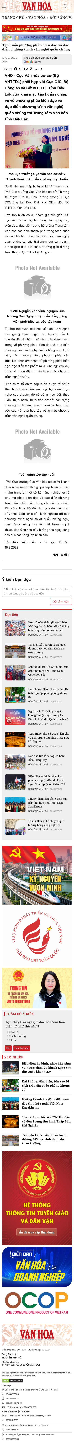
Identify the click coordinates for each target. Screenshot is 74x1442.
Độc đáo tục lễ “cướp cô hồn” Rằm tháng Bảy (46, 758)
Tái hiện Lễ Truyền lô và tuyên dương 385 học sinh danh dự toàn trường (47, 648)
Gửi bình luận (61, 601)
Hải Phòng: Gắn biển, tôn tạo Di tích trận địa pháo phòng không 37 (48, 693)
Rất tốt (15, 1032)
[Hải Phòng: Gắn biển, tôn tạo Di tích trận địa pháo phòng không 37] (15, 695)
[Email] (20, 69)
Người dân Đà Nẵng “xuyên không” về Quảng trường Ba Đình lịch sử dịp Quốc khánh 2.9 (48, 715)
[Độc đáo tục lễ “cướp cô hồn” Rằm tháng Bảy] (15, 762)
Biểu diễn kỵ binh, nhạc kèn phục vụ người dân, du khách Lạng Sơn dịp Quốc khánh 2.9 (46, 780)
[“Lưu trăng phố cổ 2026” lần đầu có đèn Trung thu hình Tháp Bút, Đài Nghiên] (15, 739)
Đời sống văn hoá (38, 635)
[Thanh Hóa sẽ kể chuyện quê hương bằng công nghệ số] (15, 827)
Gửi (8, 1048)
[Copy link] (26, 69)
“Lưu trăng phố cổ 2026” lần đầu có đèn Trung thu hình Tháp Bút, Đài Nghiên (48, 737)
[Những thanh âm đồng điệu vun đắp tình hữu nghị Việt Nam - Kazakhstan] (15, 804)
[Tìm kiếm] (66, 6)
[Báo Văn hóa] (37, 6)
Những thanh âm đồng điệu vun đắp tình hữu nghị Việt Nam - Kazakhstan (47, 802)
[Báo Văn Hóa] (37, 1333)
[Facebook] (15, 69)
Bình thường (18, 1036)
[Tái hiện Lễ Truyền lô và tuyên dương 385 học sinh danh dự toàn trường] (15, 650)
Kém (13, 1040)
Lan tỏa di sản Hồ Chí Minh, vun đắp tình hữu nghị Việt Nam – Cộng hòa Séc (48, 670)
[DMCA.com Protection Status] (12, 1380)
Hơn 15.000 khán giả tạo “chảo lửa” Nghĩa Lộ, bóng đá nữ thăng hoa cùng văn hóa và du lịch (48, 626)
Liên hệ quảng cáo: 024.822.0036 (21, 1407)
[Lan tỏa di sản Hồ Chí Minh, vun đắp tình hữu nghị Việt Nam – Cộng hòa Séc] (15, 672)
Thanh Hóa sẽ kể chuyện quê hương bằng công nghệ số (46, 823)
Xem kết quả (22, 1048)
